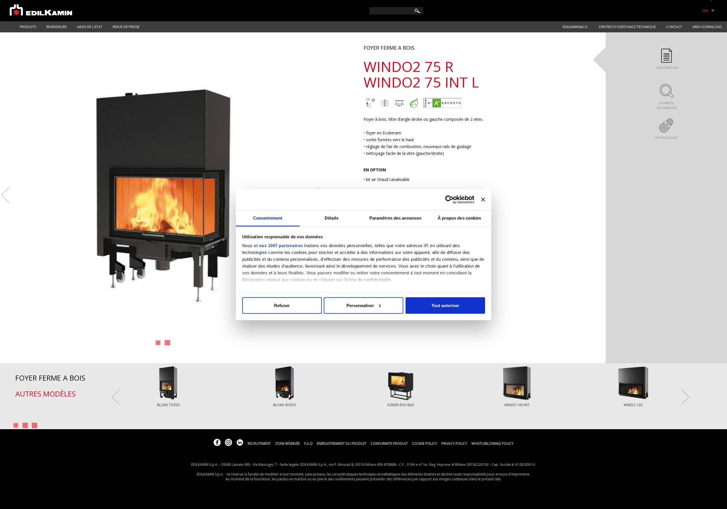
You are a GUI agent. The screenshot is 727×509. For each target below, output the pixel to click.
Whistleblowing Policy (492, 443)
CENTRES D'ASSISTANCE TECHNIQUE (627, 26)
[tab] (666, 59)
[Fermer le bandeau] (483, 199)
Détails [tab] (332, 218)
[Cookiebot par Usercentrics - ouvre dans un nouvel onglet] (449, 199)
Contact (674, 26)
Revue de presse (126, 26)
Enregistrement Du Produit (341, 443)
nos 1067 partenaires (281, 245)
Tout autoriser (445, 305)
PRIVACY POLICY (454, 443)
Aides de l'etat (90, 26)
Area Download (707, 26)
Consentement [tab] (267, 218)
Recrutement (259, 443)
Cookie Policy (424, 443)
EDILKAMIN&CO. (575, 26)
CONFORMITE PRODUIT (389, 443)
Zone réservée (287, 443)
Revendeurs (56, 26)
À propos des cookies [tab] (459, 218)
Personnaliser (360, 305)
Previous (5, 195)
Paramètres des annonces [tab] (395, 218)
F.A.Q (308, 443)
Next (685, 397)
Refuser (282, 305)
